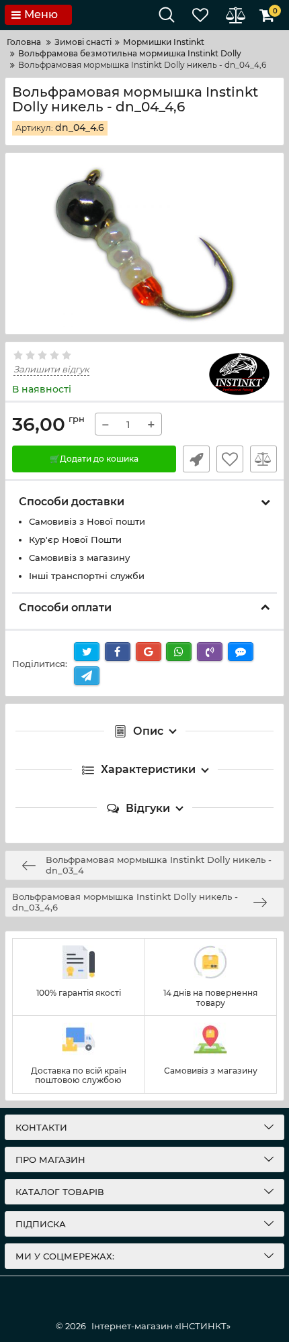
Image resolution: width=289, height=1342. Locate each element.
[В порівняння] (263, 459)
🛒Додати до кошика (94, 459)
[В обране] (229, 459)
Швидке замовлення (196, 459)
